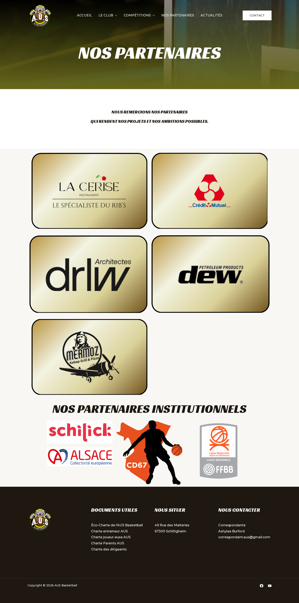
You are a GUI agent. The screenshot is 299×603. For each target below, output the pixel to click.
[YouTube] (270, 586)
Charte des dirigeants (109, 549)
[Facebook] (261, 586)
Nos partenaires (177, 15)
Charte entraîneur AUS (109, 531)
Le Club (105, 15)
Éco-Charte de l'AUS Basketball (117, 525)
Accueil (84, 15)
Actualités (211, 15)
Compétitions (137, 15)
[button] (257, 15)
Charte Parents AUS (107, 543)
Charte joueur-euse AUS (111, 537)
